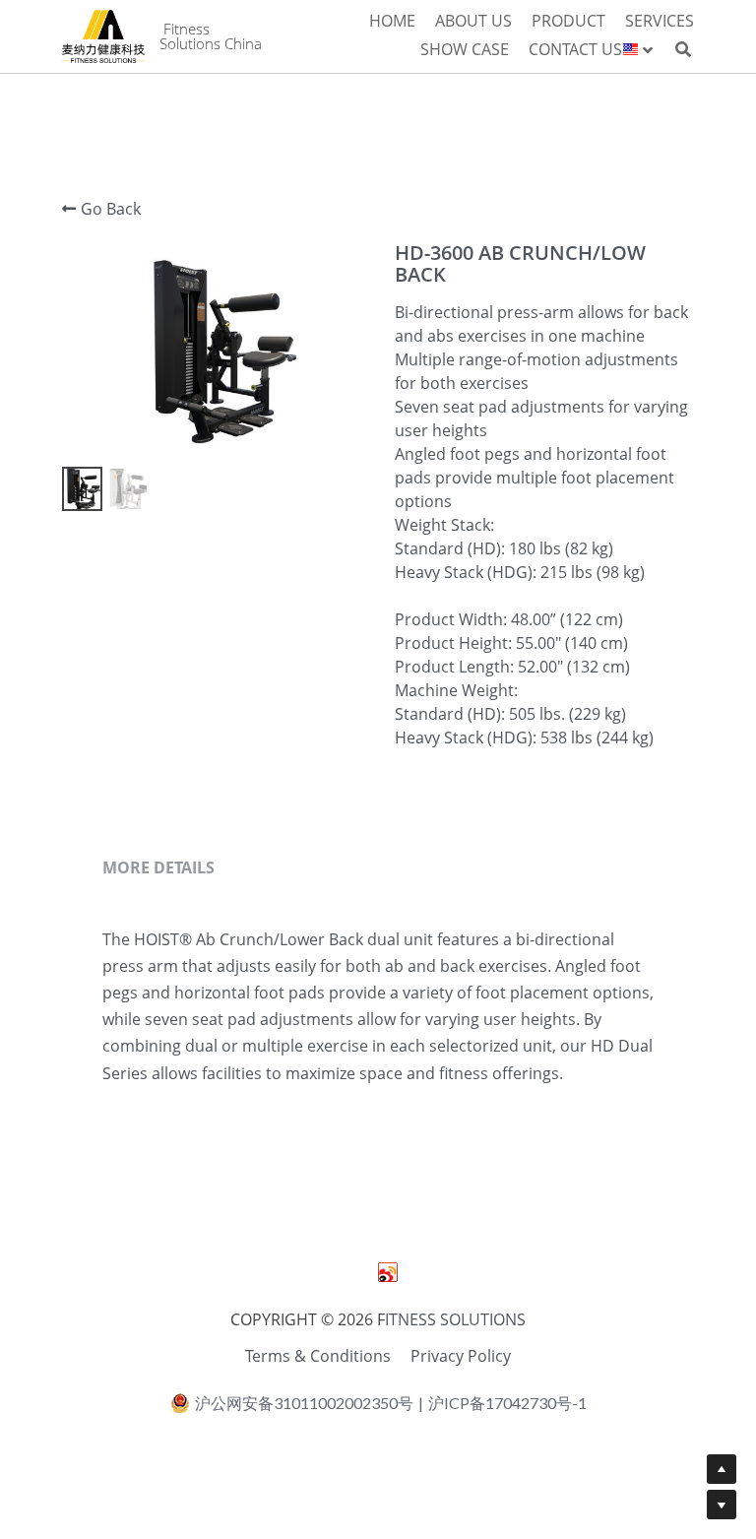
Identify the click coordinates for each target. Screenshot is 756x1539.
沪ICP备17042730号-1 (507, 1403)
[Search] (683, 49)
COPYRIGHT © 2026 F (307, 1319)
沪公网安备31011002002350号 (304, 1402)
